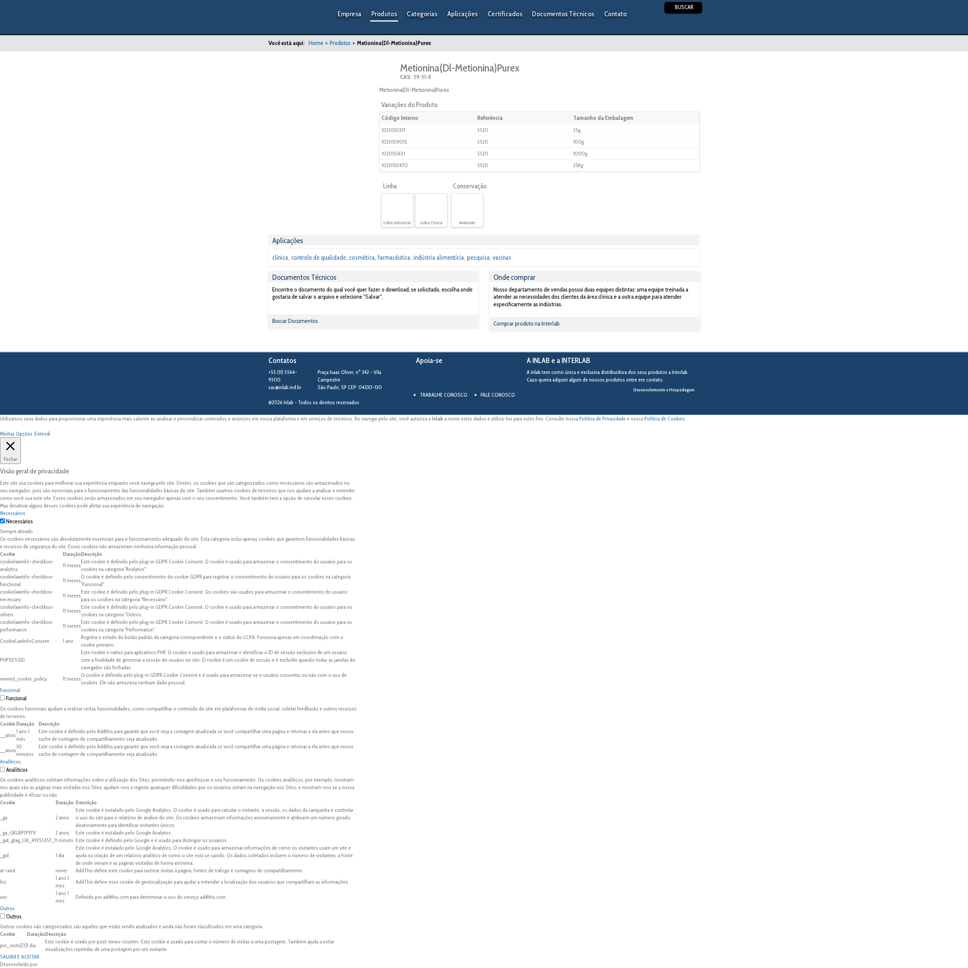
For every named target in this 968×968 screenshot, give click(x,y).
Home (316, 43)
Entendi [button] (42, 433)
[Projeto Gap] (457, 378)
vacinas (502, 257)
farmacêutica (394, 257)
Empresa (349, 14)
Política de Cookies (664, 418)
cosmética (362, 257)
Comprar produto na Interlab (526, 323)
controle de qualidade (318, 257)
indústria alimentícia (438, 257)
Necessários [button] (12, 513)
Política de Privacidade (602, 418)
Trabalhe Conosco (443, 394)
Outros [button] (7, 908)
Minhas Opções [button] (16, 433)
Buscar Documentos (295, 320)
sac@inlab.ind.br (284, 387)
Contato (615, 14)
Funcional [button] (10, 690)
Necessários (19, 521)
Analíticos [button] (10, 761)
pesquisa (478, 257)
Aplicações (462, 14)
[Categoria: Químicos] (388, 71)
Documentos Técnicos (563, 14)
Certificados (505, 14)
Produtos (384, 14)
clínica (280, 257)
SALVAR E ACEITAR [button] (19, 956)
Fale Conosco (498, 394)
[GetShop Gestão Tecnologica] (668, 402)
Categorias (422, 14)
